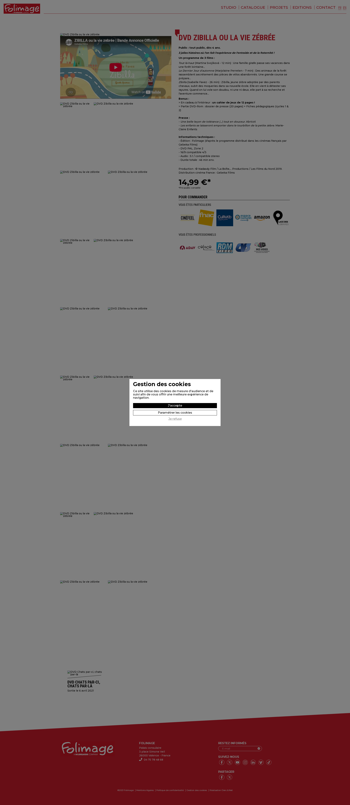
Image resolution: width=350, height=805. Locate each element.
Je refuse (175, 419)
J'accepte (175, 405)
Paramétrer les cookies (175, 412)
